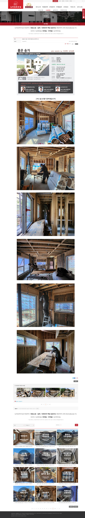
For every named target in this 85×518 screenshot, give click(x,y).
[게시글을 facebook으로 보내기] (74, 378)
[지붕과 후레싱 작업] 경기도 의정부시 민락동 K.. (67, 483)
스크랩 (69, 43)
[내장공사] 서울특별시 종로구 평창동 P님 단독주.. (24, 446)
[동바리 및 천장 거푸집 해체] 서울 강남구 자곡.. (67, 446)
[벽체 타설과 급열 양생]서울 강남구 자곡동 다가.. (67, 502)
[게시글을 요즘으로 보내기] (77, 378)
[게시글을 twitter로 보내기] (73, 378)
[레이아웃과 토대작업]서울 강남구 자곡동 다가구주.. (45, 446)
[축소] (77, 44)
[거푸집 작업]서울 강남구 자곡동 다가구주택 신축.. (24, 502)
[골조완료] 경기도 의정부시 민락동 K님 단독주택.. (46, 502)
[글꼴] (73, 44)
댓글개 (17, 401)
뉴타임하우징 (24, 41)
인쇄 (66, 43)
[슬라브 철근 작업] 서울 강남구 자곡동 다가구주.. (46, 483)
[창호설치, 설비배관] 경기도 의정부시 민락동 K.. (24, 483)
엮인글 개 (20, 401)
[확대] (76, 44)
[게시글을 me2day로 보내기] (76, 378)
